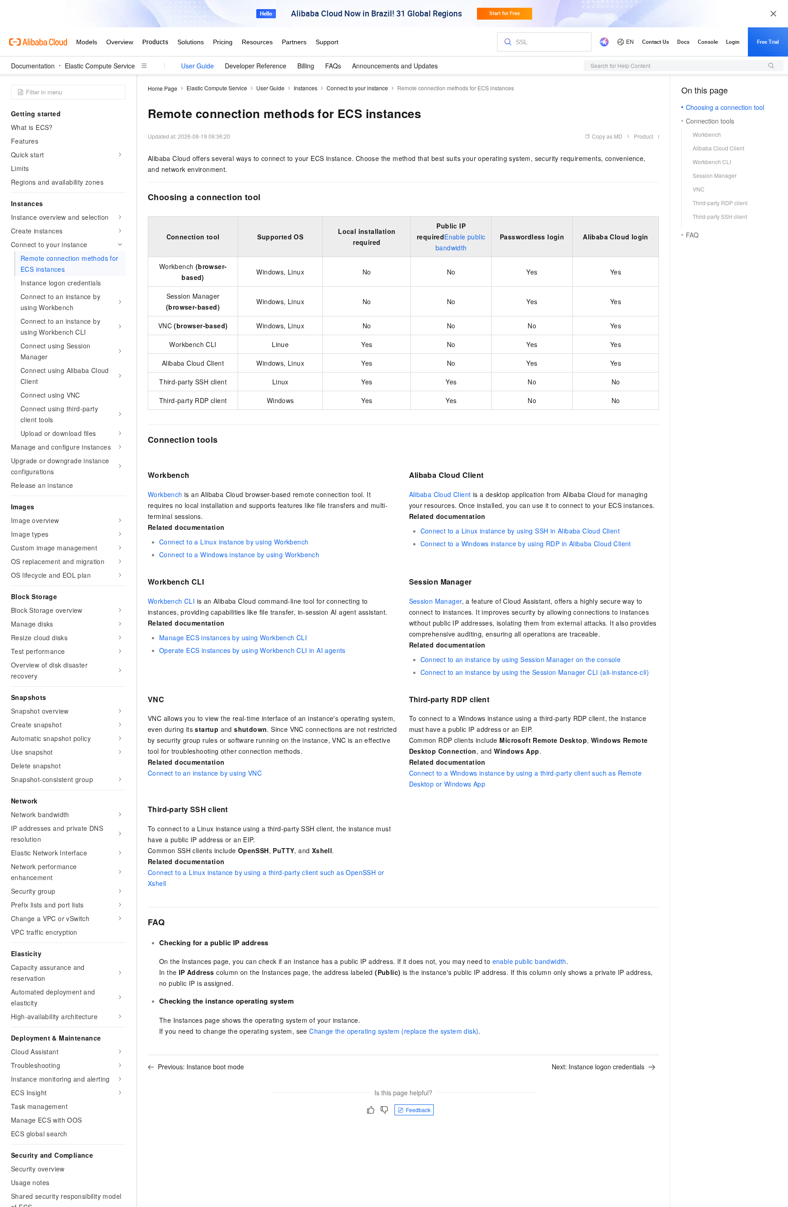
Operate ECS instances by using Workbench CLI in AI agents (252, 650)
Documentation (33, 65)
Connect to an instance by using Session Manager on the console (520, 659)
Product (643, 136)
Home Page (162, 88)
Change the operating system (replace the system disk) (393, 1031)
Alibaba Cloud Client (440, 494)
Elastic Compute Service (100, 65)
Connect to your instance (357, 88)
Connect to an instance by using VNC (205, 772)
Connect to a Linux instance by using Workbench (233, 541)
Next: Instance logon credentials (598, 1066)
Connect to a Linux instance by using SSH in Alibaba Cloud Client (520, 530)
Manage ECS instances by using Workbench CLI (233, 637)
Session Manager (435, 601)
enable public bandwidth (529, 961)
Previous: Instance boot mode (201, 1066)
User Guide (197, 65)
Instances (305, 88)
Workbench (165, 494)
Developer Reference (255, 65)
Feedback (418, 1110)
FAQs (333, 65)
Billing (305, 65)
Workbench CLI (171, 601)
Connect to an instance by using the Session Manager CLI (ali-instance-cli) (534, 672)
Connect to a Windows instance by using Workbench (239, 554)
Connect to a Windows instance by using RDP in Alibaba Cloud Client (525, 543)
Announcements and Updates (395, 65)
